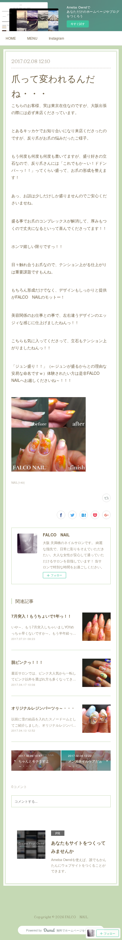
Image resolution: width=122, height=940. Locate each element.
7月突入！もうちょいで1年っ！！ (41, 616)
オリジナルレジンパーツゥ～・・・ (43, 708)
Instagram (56, 38)
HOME (11, 38)
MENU (32, 38)
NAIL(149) (18, 483)
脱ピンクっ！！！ (27, 662)
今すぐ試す (78, 24)
